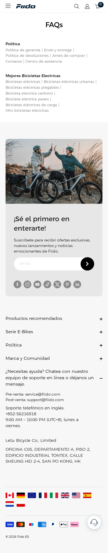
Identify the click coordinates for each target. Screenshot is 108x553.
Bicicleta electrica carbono (29, 93)
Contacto (14, 61)
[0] (97, 6)
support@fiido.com (45, 400)
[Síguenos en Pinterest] (67, 284)
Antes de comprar (68, 56)
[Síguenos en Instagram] (27, 284)
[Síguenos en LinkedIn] (77, 284)
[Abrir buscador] (76, 6)
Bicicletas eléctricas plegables (32, 88)
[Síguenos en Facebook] (17, 284)
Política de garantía (23, 50)
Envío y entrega (58, 50)
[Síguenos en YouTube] (37, 284)
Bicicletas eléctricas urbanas (69, 82)
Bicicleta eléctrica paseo (27, 99)
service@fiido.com (42, 394)
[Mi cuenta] (87, 6)
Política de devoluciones (27, 56)
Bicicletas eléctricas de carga (31, 105)
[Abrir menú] (8, 5)
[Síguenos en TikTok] (47, 284)
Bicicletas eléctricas (23, 82)
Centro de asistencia (43, 61)
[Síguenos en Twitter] (57, 284)
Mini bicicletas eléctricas (27, 111)
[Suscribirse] (87, 264)
